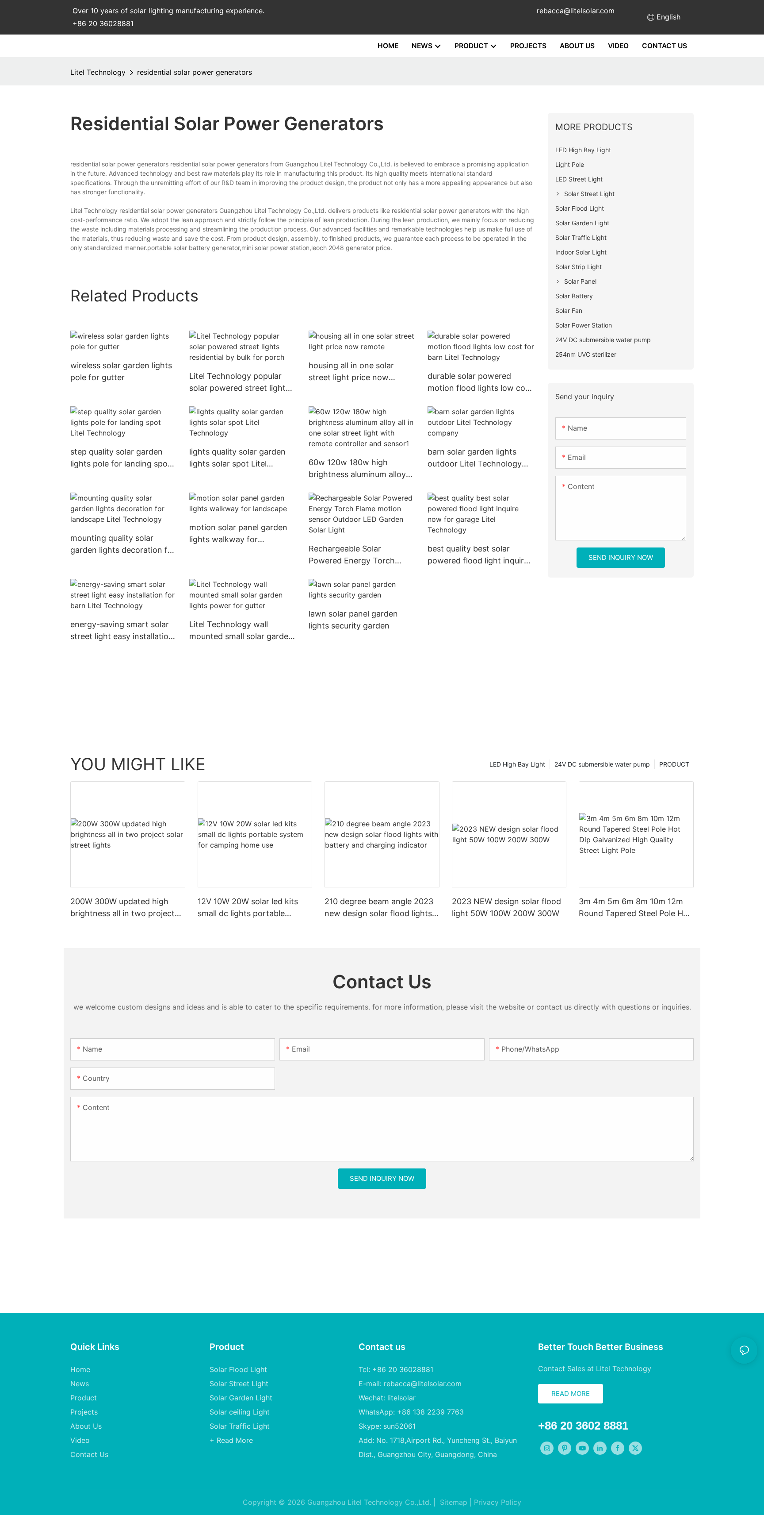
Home (80, 1369)
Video (80, 1440)
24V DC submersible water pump (602, 764)
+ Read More (231, 1440)
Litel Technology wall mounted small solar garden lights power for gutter (241, 631)
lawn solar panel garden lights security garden (353, 619)
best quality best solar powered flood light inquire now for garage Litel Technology (478, 555)
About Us (86, 1426)
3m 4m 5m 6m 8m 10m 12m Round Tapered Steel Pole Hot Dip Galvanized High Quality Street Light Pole (635, 908)
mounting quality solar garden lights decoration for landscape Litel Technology (123, 544)
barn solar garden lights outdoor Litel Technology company (475, 458)
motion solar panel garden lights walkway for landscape (238, 534)
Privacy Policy (497, 1502)
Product (83, 1397)
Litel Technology (98, 72)
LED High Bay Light (517, 764)
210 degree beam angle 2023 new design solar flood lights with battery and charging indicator (379, 908)
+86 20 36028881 (103, 23)
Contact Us (89, 1454)
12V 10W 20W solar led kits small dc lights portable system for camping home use (254, 908)
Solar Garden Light (241, 1397)
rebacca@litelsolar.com (576, 10)
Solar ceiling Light (240, 1411)
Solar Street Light (239, 1383)
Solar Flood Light (238, 1369)
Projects (84, 1411)
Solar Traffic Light (240, 1426)
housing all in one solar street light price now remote (351, 372)
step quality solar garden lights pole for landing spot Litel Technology (120, 458)
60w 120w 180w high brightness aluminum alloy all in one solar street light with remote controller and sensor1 (359, 469)
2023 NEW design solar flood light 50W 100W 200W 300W (506, 907)
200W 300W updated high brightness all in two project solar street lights (122, 908)
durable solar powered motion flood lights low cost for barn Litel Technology (480, 382)
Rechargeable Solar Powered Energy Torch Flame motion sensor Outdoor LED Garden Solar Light (358, 555)
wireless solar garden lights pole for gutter (121, 371)
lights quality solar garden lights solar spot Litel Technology (237, 458)
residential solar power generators (194, 72)
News (79, 1383)
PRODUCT (674, 764)
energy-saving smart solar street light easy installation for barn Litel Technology (121, 631)
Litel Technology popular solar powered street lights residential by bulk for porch (241, 382)
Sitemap (452, 1502)
